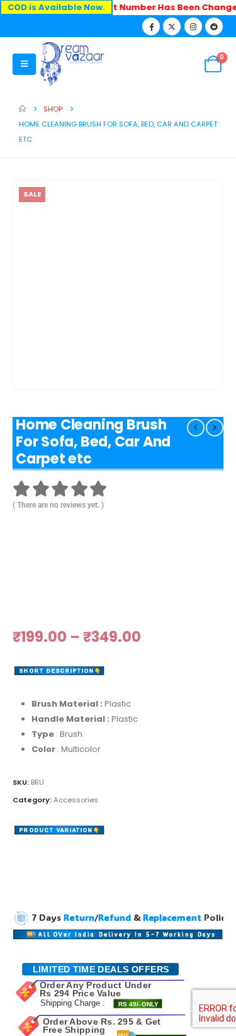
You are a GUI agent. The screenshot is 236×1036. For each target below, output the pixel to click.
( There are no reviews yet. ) (58, 505)
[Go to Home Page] (22, 109)
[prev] (196, 427)
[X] (172, 26)
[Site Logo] (72, 64)
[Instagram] (193, 26)
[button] (24, 64)
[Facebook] (151, 26)
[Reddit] (214, 26)
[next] (214, 427)
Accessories (75, 739)
